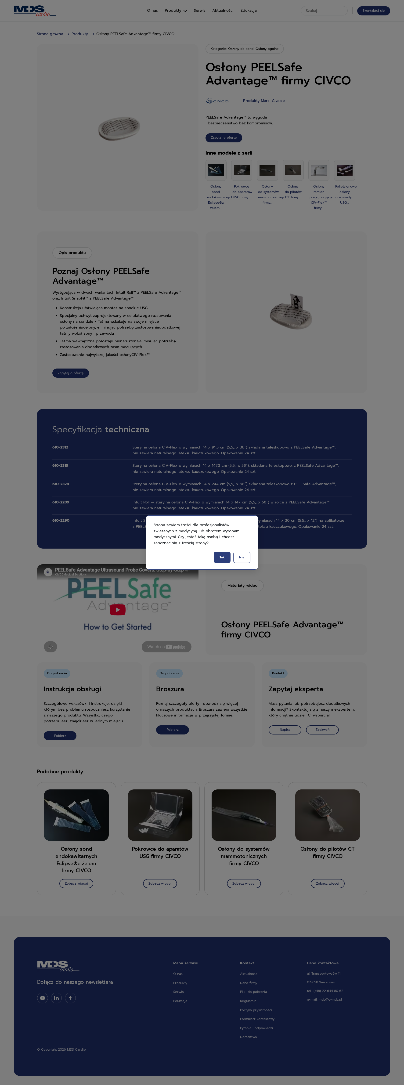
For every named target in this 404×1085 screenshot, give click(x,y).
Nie (242, 557)
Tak (222, 557)
